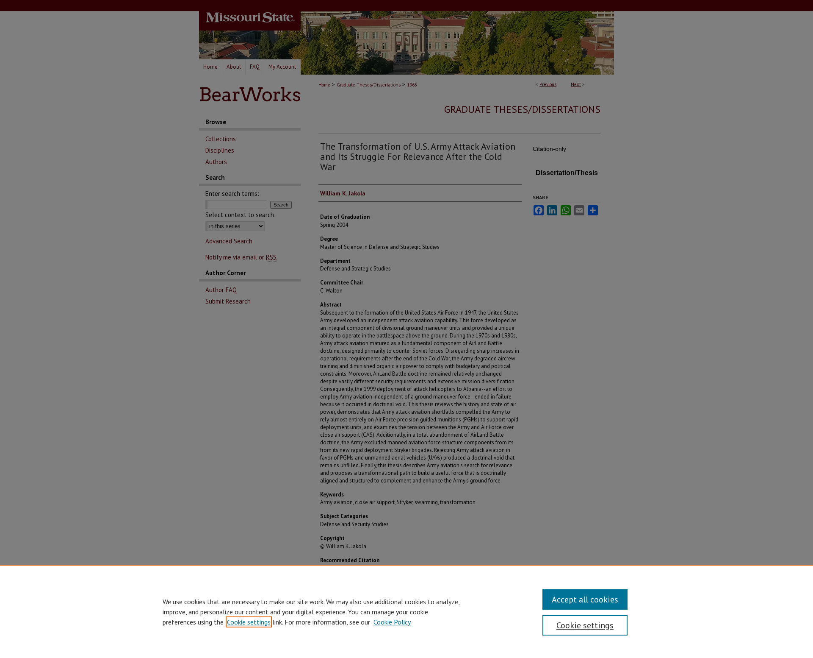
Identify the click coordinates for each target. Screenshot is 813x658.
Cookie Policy (392, 622)
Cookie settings (249, 622)
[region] (406, 611)
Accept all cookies (585, 599)
